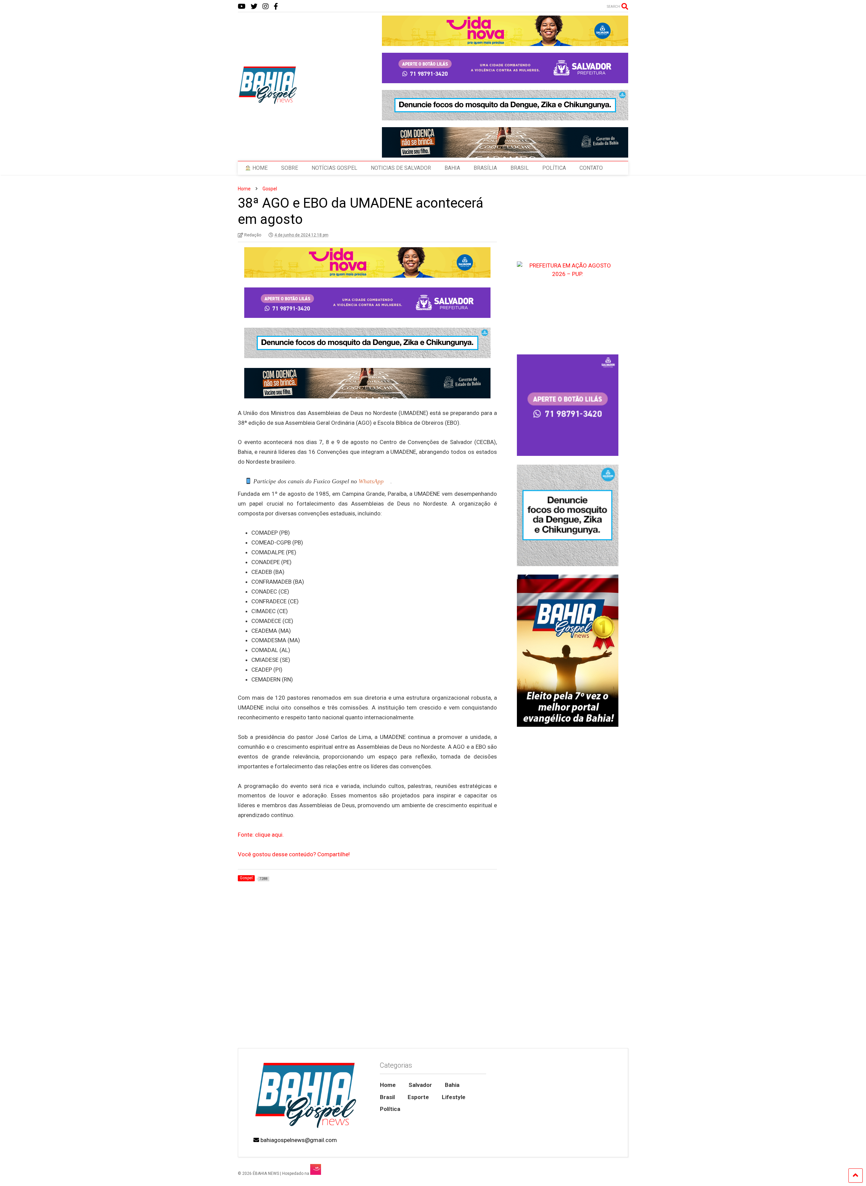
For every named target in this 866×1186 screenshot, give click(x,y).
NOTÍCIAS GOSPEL (334, 168)
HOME (259, 168)
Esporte (418, 1097)
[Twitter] (254, 7)
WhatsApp (371, 481)
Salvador (420, 1085)
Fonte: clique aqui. (261, 834)
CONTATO (591, 168)
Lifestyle (453, 1097)
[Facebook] (276, 7)
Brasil (387, 1097)
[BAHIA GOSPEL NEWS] (268, 102)
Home (388, 1085)
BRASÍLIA (485, 168)
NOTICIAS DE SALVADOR (401, 168)
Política (390, 1109)
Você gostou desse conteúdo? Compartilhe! (294, 854)
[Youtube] (242, 7)
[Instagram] (266, 7)
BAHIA (452, 168)
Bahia (452, 1085)
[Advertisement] (567, 990)
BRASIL (519, 168)
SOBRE (289, 168)
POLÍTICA (554, 168)
